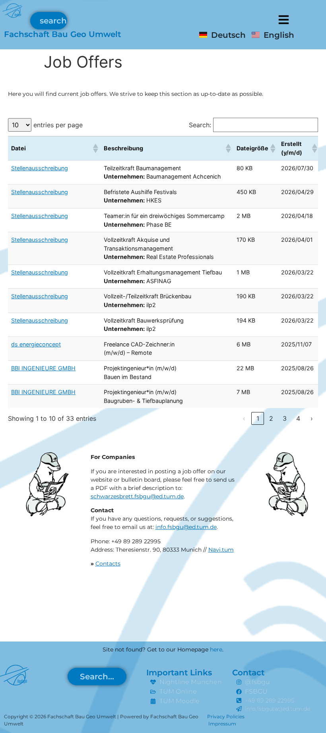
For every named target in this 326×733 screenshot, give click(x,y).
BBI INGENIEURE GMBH (43, 368)
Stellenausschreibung (39, 168)
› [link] (311, 418)
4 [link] (298, 418)
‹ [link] (244, 418)
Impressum (222, 724)
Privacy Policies (225, 716)
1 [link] (257, 418)
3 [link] (285, 418)
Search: (200, 125)
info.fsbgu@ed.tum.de (186, 527)
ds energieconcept (36, 344)
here (216, 649)
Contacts (107, 563)
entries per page (58, 125)
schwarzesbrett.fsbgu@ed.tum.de (137, 496)
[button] (283, 19)
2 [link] (271, 418)
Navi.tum (221, 549)
